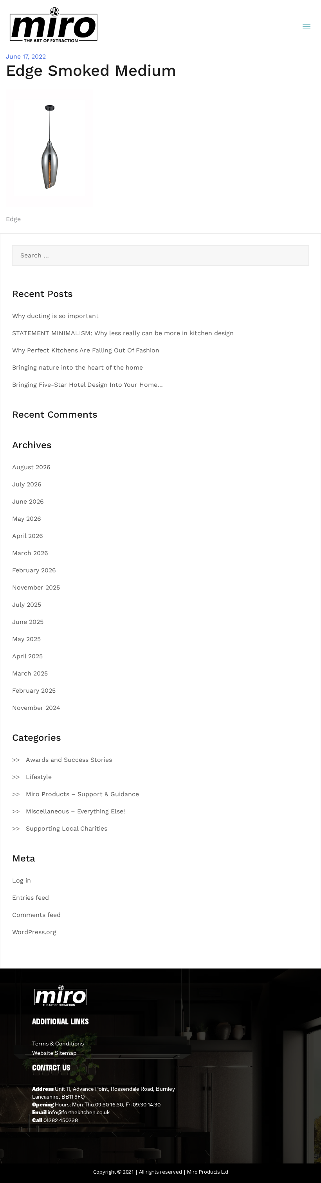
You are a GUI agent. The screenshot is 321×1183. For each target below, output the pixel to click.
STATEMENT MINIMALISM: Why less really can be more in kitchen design (123, 333)
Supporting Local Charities (66, 828)
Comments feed (36, 915)
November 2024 (36, 707)
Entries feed (30, 897)
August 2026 (31, 467)
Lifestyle (39, 777)
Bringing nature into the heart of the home (77, 367)
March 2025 (30, 673)
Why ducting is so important (55, 316)
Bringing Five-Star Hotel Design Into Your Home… (87, 384)
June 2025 (27, 621)
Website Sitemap (54, 1052)
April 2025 (27, 656)
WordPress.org (34, 932)
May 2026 (26, 518)
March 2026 (30, 553)
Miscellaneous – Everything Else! (75, 811)
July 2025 (26, 604)
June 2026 (28, 501)
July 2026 (26, 484)
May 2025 (26, 639)
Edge (13, 219)
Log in (21, 880)
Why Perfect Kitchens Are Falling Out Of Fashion (85, 350)
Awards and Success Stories (69, 759)
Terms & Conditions (58, 1043)
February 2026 (34, 570)
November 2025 (36, 587)
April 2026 (27, 536)
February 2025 (34, 690)
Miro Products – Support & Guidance (82, 794)
